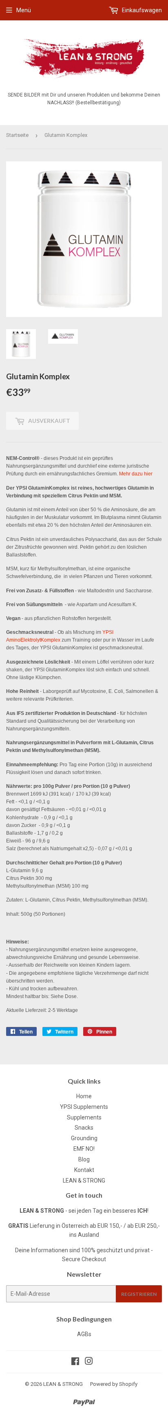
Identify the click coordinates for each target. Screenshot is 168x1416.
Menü (23, 10)
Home (84, 1096)
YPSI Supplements (84, 1107)
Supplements (84, 1117)
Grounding (84, 1138)
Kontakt (84, 1170)
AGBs (84, 1334)
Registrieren (139, 1294)
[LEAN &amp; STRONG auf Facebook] (75, 1362)
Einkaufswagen (141, 10)
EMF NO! (84, 1149)
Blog (84, 1159)
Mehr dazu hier (136, 474)
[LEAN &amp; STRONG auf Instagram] (89, 1362)
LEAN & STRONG (84, 1180)
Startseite (17, 135)
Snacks (84, 1127)
